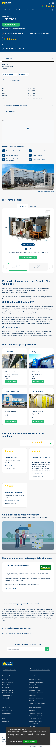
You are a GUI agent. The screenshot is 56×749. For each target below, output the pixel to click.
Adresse (9, 59)
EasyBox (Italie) (33, 723)
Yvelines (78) (6, 685)
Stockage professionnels (36, 682)
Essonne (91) (6, 687)
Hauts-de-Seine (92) (29, 10)
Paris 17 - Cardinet (38, 391)
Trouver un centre (10, 669)
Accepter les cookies (30, 741)
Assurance (32, 700)
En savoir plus (11, 737)
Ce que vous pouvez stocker (37, 703)
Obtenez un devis (9, 24)
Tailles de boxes (33, 687)
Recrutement (32, 695)
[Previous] (5, 267)
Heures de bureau (13, 80)
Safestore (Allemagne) (35, 721)
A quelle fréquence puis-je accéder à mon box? (20, 604)
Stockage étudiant (34, 685)
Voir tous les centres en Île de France (28, 654)
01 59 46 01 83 (9, 74)
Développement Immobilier (36, 698)
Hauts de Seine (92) (7, 690)
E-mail (23, 74)
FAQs (3, 718)
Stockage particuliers (35, 679)
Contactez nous (6, 713)
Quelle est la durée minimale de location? (17, 634)
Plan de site (5, 741)
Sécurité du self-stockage (36, 692)
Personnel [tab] (23, 206)
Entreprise (32, 726)
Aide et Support (6, 716)
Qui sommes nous (7, 710)
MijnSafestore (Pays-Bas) (36, 716)
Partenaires (5, 721)
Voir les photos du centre (45, 191)
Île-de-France (19, 10)
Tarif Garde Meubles (35, 690)
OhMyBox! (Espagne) (35, 718)
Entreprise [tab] (33, 206)
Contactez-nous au (15, 48)
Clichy (34, 352)
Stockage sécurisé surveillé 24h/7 (15, 33)
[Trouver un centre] (49, 3)
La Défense (9, 352)
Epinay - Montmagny (12, 391)
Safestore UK (33, 710)
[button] (28, 129)
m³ (46, 212)
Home (2, 10)
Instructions (10, 111)
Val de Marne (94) (7, 695)
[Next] (51, 267)
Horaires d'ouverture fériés (16, 106)
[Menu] (53, 3)
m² (49, 212)
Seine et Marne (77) (7, 682)
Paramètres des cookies (16, 741)
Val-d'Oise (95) (6, 698)
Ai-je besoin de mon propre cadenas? (16, 628)
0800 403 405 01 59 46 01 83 (40, 669)
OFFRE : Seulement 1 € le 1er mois (39, 33)
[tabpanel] (28, 240)
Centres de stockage (10, 10)
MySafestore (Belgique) (35, 713)
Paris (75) (5, 679)
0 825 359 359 (12, 588)
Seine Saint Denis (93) (8, 692)
